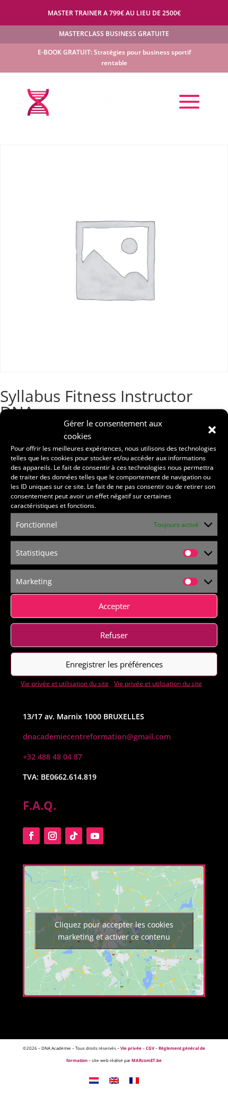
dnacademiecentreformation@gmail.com (97, 736)
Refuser (114, 635)
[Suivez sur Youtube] (94, 835)
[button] (212, 429)
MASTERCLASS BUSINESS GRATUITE (114, 33)
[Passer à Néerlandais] (94, 1080)
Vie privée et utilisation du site (65, 683)
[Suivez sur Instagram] (52, 835)
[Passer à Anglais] (114, 1080)
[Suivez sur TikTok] (73, 835)
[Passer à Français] (134, 1080)
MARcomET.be (146, 1060)
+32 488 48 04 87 (52, 757)
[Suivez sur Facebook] (31, 835)
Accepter (114, 606)
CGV (150, 1048)
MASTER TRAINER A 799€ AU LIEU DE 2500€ (114, 12)
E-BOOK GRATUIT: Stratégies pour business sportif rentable (114, 57)
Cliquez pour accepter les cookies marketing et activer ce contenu (114, 930)
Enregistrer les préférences (114, 664)
